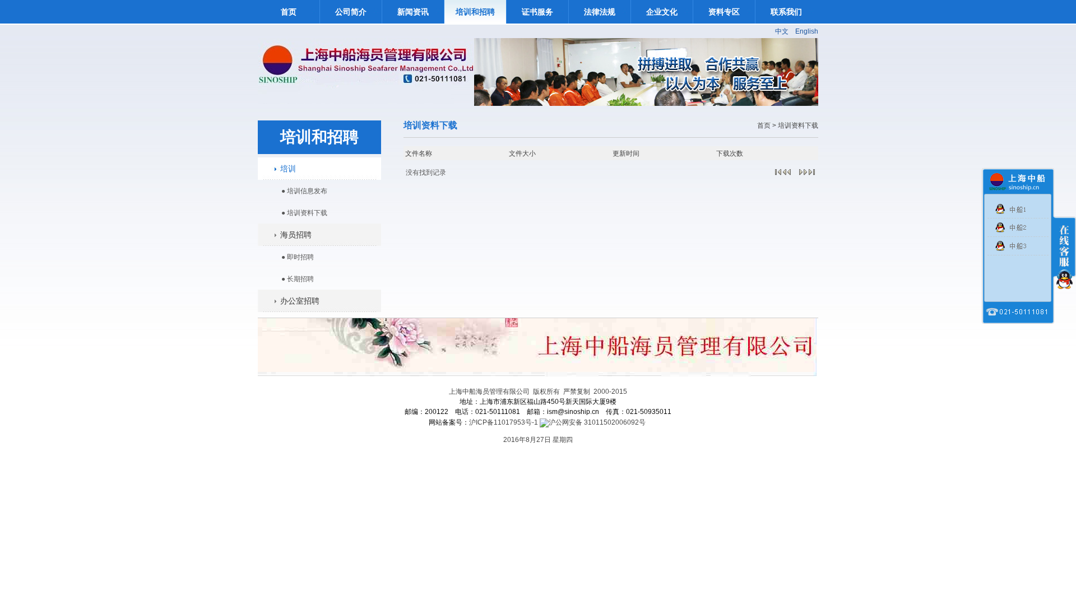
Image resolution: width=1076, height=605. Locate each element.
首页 (288, 11)
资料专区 (724, 11)
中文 (782, 31)
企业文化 (662, 11)
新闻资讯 (413, 11)
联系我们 (786, 11)
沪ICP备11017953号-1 (503, 422)
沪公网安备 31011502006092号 (597, 422)
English (806, 31)
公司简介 (351, 11)
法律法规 (599, 11)
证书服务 (537, 11)
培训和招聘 (475, 11)
